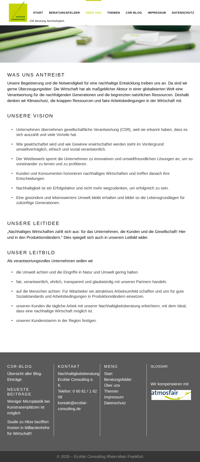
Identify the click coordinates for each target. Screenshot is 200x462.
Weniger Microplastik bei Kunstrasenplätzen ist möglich (28, 407)
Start (108, 373)
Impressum (114, 397)
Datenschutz (115, 403)
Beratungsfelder (118, 379)
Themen (111, 391)
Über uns (112, 385)
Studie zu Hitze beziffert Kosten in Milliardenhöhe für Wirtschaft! (28, 428)
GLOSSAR (159, 366)
